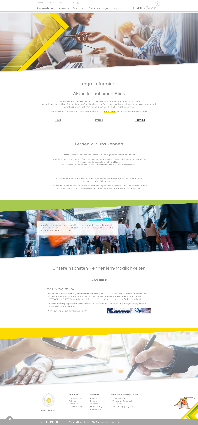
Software (63, 8)
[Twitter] (57, 422)
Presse (99, 119)
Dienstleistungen (98, 8)
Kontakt (63, 2)
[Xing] (42, 422)
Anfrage (93, 398)
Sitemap (73, 422)
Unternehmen (45, 8)
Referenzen (41, 2)
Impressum (115, 422)
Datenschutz (102, 422)
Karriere (53, 2)
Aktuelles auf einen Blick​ (99, 93)
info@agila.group (125, 406)
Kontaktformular (99, 165)
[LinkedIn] (51, 422)
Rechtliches (83, 422)
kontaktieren (110, 111)
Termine (140, 119)
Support (118, 8)
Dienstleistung (76, 406)
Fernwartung (96, 406)
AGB (93, 422)
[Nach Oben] (10, 419)
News (58, 119)
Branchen (79, 8)
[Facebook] (46, 422)
